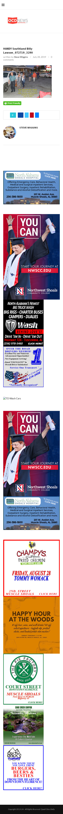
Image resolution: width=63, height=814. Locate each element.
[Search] (59, 5)
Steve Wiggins (21, 57)
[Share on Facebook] (20, 115)
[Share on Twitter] (27, 115)
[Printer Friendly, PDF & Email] (12, 102)
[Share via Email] (37, 115)
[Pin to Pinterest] (32, 115)
